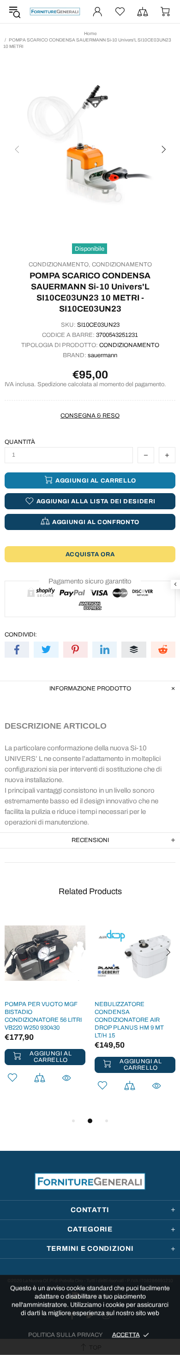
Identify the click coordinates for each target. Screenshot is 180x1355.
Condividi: (21, 634)
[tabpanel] (45, 1010)
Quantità (20, 442)
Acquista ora (90, 554)
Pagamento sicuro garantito (90, 581)
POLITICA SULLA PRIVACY (65, 1334)
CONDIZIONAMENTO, (59, 264)
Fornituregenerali (55, 11)
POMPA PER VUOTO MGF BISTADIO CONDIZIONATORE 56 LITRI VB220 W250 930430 (43, 1016)
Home (90, 33)
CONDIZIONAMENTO (122, 264)
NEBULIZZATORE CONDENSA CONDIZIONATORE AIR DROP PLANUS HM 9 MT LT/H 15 (129, 1020)
